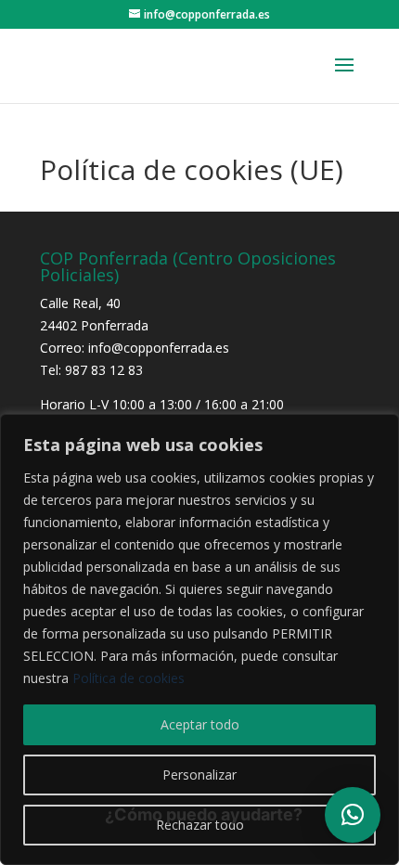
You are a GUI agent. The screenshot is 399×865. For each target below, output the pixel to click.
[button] (352, 815)
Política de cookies (128, 678)
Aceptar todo (200, 724)
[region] (199, 639)
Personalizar (199, 774)
